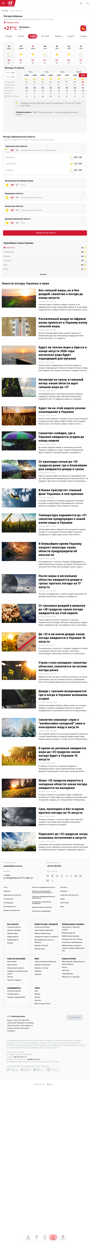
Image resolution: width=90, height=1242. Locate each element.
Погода (10, 943)
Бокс (36, 991)
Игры (62, 906)
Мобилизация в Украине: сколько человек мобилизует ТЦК (73, 948)
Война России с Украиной (46, 924)
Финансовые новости (15, 968)
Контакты (63, 887)
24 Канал (5, 11)
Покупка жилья (13, 994)
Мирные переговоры (43, 933)
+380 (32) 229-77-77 (20, 1057)
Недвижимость (14, 988)
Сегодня (8, 36)
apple (25, 1069)
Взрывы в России (41, 946)
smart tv (39, 1069)
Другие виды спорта (42, 1004)
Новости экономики (16, 959)
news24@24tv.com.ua (13, 866)
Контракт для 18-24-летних (72, 939)
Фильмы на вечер (41, 968)
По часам (45, 36)
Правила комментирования (42, 907)
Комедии (38, 971)
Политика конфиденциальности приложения (43, 897)
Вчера (32, 36)
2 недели (84, 36)
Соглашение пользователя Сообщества (41, 902)
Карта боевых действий (44, 930)
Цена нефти (12, 962)
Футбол (37, 994)
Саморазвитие (67, 974)
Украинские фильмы (43, 965)
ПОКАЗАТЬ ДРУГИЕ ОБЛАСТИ (46, 233)
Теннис (37, 997)
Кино (37, 959)
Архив (62, 899)
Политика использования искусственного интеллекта (42, 892)
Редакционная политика (12, 895)
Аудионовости (12, 940)
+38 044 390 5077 (54, 866)
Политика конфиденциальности (43, 887)
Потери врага (40, 949)
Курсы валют (12, 965)
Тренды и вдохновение (16, 997)
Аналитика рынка (14, 991)
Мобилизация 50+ (68, 933)
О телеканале (8, 899)
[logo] (10, 3)
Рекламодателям (10, 906)
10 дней (71, 36)
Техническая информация (41, 911)
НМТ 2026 (65, 971)
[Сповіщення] (81, 3)
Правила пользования (12, 910)
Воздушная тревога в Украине (46, 937)
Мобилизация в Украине (73, 924)
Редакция (7, 891)
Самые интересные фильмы (45, 962)
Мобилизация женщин (70, 936)
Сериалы (38, 974)
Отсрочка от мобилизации (72, 942)
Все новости (13, 924)
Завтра (21, 36)
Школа (64, 967)
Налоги (10, 977)
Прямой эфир (12, 933)
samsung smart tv (52, 1069)
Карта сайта (64, 903)
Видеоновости (12, 937)
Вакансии (63, 891)
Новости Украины (14, 930)
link (48, 876)
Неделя (58, 36)
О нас (5, 887)
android (12, 1069)
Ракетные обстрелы (42, 927)
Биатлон (38, 1000)
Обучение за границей (70, 977)
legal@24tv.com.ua (33, 1059)
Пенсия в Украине (14, 980)
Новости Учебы (69, 959)
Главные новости (14, 927)
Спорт (37, 988)
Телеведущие (8, 903)
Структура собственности (69, 895)
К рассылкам (74, 1018)
